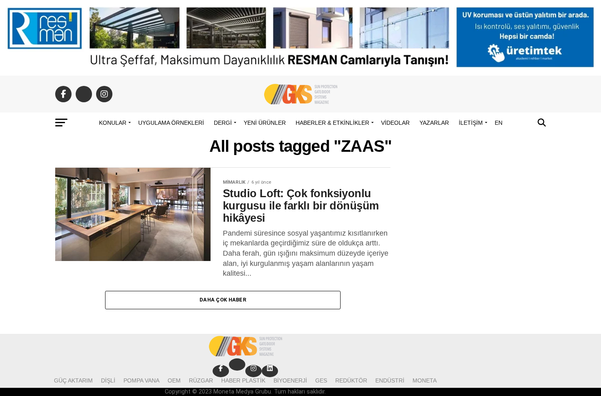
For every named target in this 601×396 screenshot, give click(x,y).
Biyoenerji (290, 380)
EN (498, 122)
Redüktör (351, 380)
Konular (112, 122)
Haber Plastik (243, 380)
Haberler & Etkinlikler (332, 122)
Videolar (395, 122)
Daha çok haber (223, 300)
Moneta (425, 380)
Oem (174, 380)
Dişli (108, 380)
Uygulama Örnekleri (171, 122)
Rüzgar (201, 380)
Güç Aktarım (73, 380)
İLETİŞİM (471, 122)
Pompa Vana (141, 380)
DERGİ (223, 122)
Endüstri (389, 380)
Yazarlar (434, 122)
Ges (321, 380)
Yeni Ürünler (265, 122)
